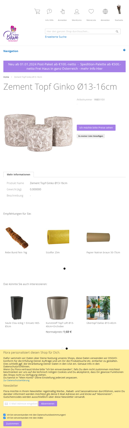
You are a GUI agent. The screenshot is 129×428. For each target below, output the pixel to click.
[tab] (18, 174)
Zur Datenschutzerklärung (16, 380)
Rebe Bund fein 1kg (98, 252)
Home (6, 77)
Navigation (10, 51)
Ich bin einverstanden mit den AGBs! (25, 417)
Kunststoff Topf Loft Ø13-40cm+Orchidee (19, 324)
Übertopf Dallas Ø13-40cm (61, 323)
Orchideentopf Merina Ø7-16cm (105, 323)
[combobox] (83, 31)
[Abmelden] (105, 13)
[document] (64, 388)
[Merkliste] (91, 13)
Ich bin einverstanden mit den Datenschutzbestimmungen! (36, 414)
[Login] (62, 13)
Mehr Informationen (18, 174)
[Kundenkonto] (76, 13)
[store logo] (10, 33)
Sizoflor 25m (12, 252)
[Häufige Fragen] (49, 13)
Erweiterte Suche (56, 37)
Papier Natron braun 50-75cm (62, 252)
